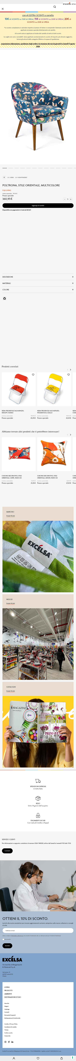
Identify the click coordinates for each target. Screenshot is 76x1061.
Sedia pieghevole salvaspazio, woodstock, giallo (48, 412)
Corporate (7, 1036)
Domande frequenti (10, 1015)
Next (70, 369)
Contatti (6, 1012)
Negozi (6, 1006)
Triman (6, 1030)
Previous (67, 369)
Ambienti (8, 994)
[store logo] (69, 4)
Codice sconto (8, 1033)
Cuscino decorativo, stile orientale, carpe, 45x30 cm (12, 477)
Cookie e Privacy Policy (11, 1024)
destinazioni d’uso (12, 997)
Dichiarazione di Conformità (12, 1018)
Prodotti (8, 990)
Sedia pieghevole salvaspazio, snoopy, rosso (13, 412)
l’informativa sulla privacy (17, 936)
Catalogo (7, 1009)
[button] (33, 374)
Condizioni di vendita (10, 1027)
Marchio (6, 1003)
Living (7, 987)
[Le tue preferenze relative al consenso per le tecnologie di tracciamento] (72, 1057)
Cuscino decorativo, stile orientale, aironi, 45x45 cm (47, 477)
